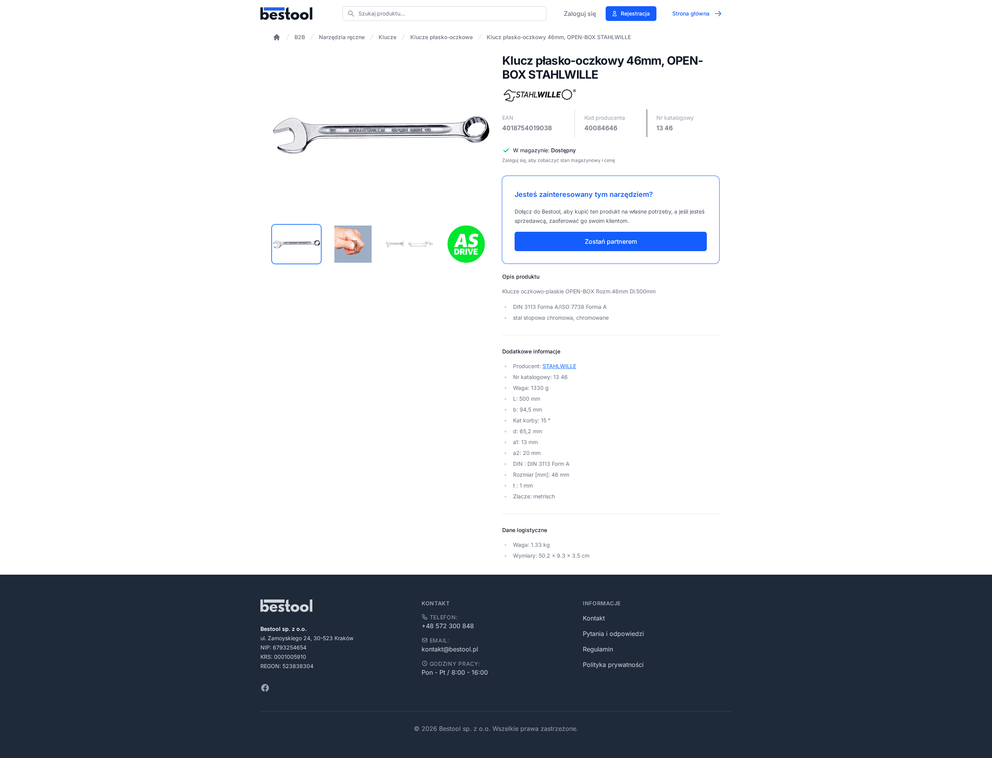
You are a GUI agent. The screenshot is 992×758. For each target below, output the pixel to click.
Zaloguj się (580, 13)
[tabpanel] (381, 134)
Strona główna (691, 13)
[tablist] (381, 244)
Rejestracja (635, 13)
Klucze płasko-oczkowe (441, 37)
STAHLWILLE (559, 366)
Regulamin (598, 649)
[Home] (277, 37)
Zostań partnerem (611, 241)
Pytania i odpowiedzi (613, 633)
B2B (299, 37)
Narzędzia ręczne (342, 37)
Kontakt (594, 618)
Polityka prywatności (613, 664)
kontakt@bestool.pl (450, 649)
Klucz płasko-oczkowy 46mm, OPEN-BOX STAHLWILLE (559, 37)
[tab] (296, 244)
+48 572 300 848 (448, 626)
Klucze (387, 37)
